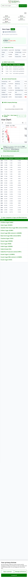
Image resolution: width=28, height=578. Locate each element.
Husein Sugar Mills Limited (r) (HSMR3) (11, 257)
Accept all (14, 575)
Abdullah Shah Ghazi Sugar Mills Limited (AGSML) (14, 228)
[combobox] (9, 5)
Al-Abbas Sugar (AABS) (7, 222)
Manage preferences (20, 571)
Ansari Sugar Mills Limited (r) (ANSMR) (11, 233)
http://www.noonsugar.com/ (11, 151)
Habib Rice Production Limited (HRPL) (11, 252)
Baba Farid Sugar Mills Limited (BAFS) (11, 236)
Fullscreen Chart (22, 116)
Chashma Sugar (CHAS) (7, 238)
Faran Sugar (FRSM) (6, 244)
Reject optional (7, 571)
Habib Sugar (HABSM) (7, 246)
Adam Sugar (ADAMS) (6, 225)
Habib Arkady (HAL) (6, 249)
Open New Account (22, 5)
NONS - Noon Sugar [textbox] (6, 5)
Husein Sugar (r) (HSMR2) (8, 254)
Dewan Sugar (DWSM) (7, 241)
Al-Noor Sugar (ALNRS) (7, 230)
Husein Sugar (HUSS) (6, 260)
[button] (25, 13)
